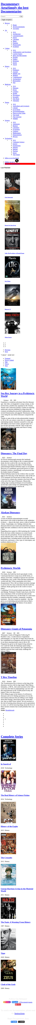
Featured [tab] (7, 358)
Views (7, 364)
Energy (15, 144)
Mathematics (17, 133)
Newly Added (9, 360)
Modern (15, 75)
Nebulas (7, 197)
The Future (16, 154)
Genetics (15, 91)
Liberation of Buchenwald (11, 225)
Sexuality (16, 97)
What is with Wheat (9, 309)
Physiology (16, 95)
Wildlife (15, 118)
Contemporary (17, 77)
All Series (16, 28)
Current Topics (17, 54)
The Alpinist (7, 281)
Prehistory (16, 70)
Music (15, 41)
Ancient (15, 72)
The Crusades (6, 858)
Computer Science (18, 142)
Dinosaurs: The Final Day (14, 453)
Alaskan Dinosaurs (10, 512)
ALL (14, 32)
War (14, 82)
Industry (15, 147)
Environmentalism (18, 111)
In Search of (6, 764)
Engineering (16, 145)
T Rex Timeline (9, 677)
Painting (15, 43)
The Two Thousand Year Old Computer (14, 253)
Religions (16, 61)
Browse (7, 23)
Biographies (16, 81)
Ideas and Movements (20, 55)
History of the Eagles (9, 826)
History (7, 66)
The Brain (16, 99)
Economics (16, 129)
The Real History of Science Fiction (15, 795)
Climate (15, 108)
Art (6, 30)
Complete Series (12, 736)
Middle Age (16, 73)
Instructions (19, 1013)
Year (6, 366)
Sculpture (16, 46)
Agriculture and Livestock (21, 106)
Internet (15, 149)
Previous (7, 350)
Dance (15, 37)
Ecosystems (16, 109)
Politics (15, 59)
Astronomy (16, 124)
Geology (15, 131)
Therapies (16, 100)
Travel (15, 64)
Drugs (15, 90)
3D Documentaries (19, 27)
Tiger (3, 953)
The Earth (16, 115)
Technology (8, 138)
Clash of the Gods (8, 984)
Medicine (8, 84)
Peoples (15, 57)
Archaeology (17, 79)
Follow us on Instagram (12, 164)
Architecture (17, 34)
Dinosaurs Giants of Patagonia (16, 629)
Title (6, 362)
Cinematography (18, 36)
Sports (15, 63)
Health (15, 93)
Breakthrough (10, 710)
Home (15, 25)
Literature (16, 39)
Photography (17, 45)
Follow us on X (10, 162)
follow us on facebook (12, 158)
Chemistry (16, 127)
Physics (15, 136)
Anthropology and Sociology (22, 52)
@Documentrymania (25, 1002)
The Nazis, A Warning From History (16, 922)
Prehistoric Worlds (10, 568)
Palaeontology (17, 135)
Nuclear (15, 151)
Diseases (15, 88)
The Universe (17, 117)
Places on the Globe (19, 113)
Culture (7, 48)
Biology (15, 126)
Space (15, 153)
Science (7, 120)
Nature (7, 102)
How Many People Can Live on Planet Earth (15, 337)
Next (6, 352)
